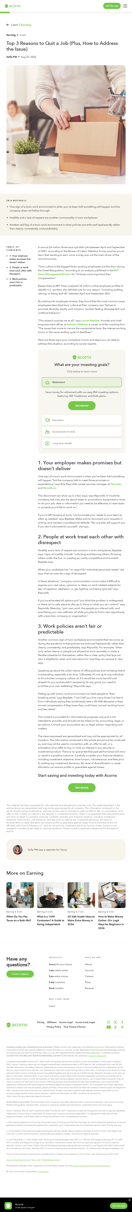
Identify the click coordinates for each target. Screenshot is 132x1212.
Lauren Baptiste (90, 320)
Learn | (15, 24)
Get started (81, 405)
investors (57, 982)
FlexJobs (115, 484)
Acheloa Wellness (77, 324)
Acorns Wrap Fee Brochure (18, 1160)
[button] (122, 1027)
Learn (52, 1006)
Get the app (112, 6)
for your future (60, 964)
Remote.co (49, 487)
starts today (58, 970)
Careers (89, 976)
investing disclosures (97, 1056)
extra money (58, 976)
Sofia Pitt (11, 56)
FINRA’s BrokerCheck (51, 1160)
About (88, 964)
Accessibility (43, 1171)
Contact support (20, 974)
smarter (56, 988)
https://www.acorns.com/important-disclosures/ (89, 1166)
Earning (26, 25)
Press (88, 982)
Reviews (89, 988)
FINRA (93, 1053)
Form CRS (35, 1160)
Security (89, 970)
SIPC (98, 1053)
